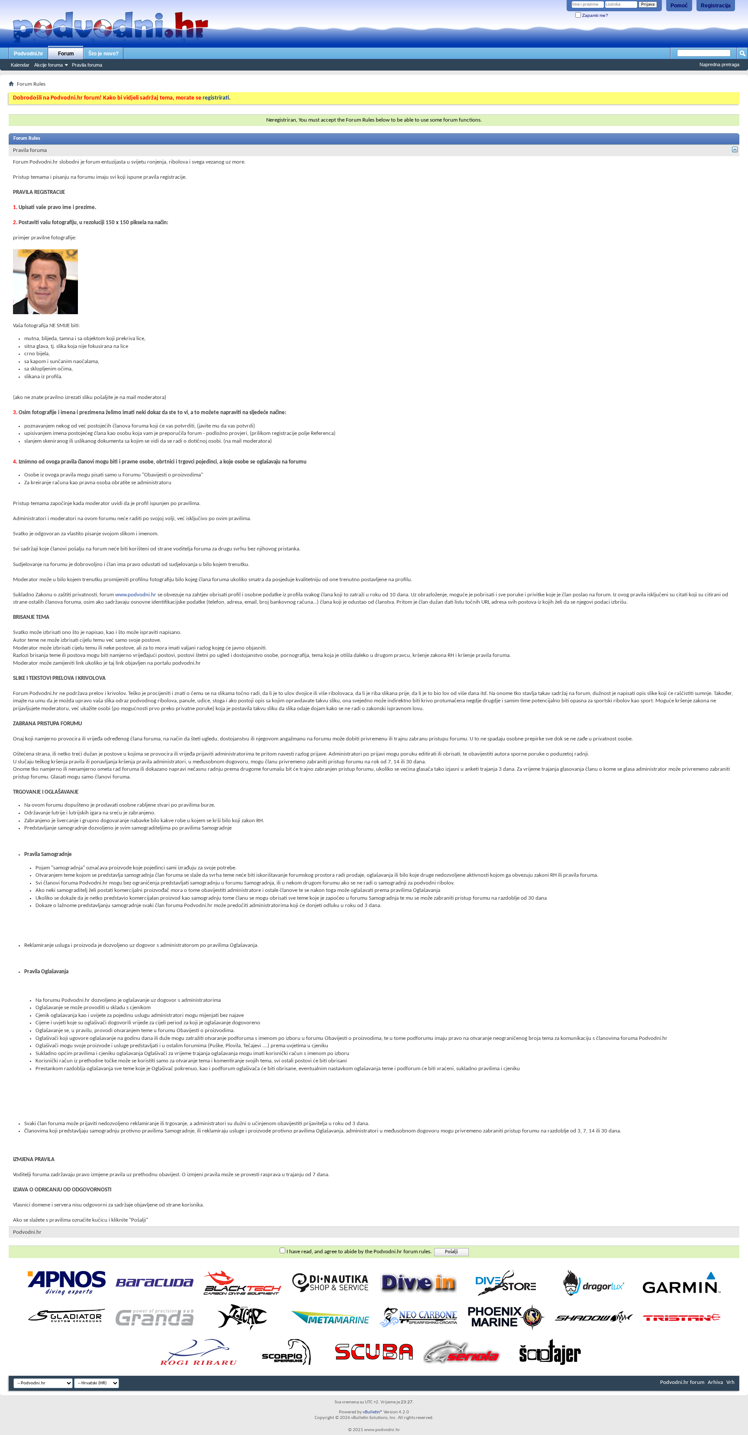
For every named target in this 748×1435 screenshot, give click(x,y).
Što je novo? (103, 54)
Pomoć (679, 6)
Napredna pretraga (719, 64)
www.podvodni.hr (135, 595)
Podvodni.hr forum (682, 1382)
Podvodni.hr (28, 54)
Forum (66, 54)
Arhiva (715, 1382)
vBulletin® (373, 1412)
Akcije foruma (48, 65)
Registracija (716, 6)
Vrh (730, 1382)
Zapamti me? (594, 15)
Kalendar (20, 65)
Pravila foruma (87, 65)
